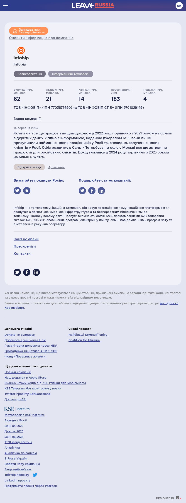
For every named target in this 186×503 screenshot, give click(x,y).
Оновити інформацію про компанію (41, 38)
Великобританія (29, 73)
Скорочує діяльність (31, 31)
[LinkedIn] (36, 272)
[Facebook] (26, 272)
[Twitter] (17, 272)
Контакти (22, 253)
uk (179, 5)
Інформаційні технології (70, 73)
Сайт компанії (26, 239)
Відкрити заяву (29, 167)
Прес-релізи (25, 246)
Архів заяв (56, 167)
